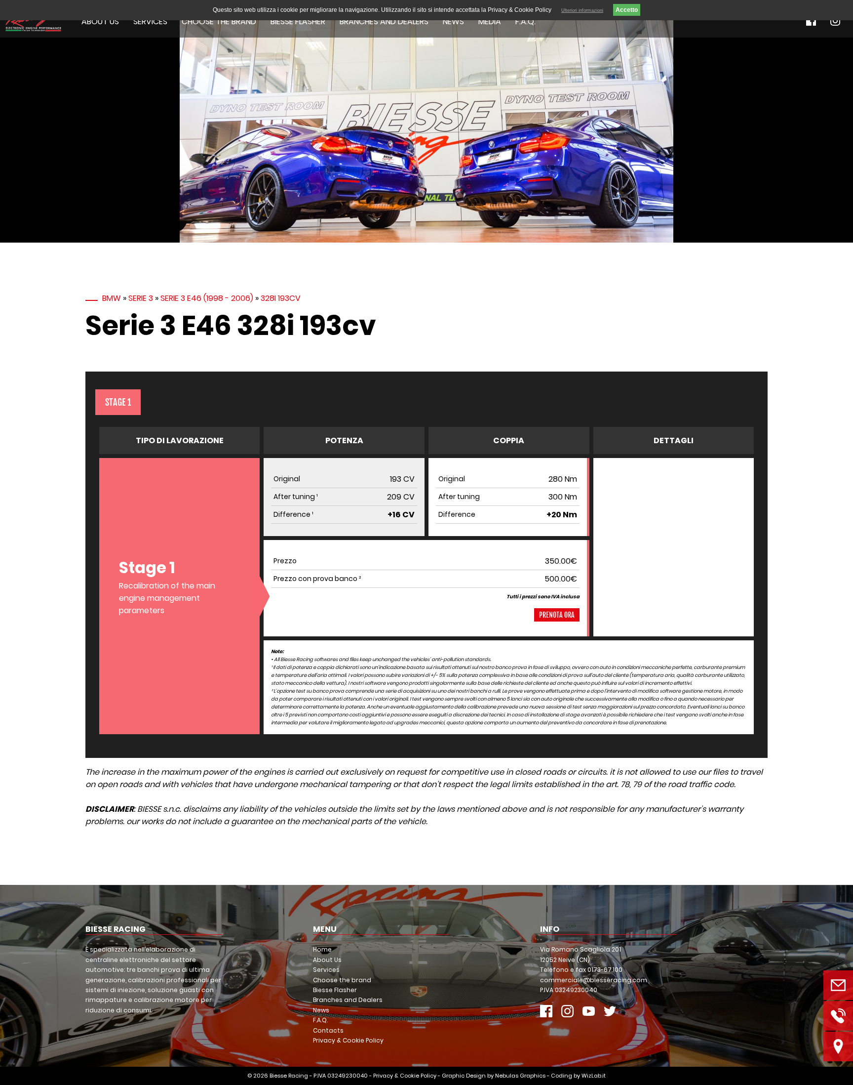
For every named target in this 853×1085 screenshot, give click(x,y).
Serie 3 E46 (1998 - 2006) (206, 298)
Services (150, 21)
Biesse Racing (289, 1076)
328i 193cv (281, 298)
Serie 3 (140, 298)
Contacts (328, 1030)
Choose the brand (219, 21)
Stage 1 (118, 402)
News (453, 21)
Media (489, 21)
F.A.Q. (525, 21)
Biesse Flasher (298, 21)
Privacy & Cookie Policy (348, 1040)
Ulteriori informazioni (582, 10)
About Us (100, 21)
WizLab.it (594, 1076)
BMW (111, 298)
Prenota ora (557, 615)
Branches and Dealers (384, 21)
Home (322, 949)
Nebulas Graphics (520, 1076)
